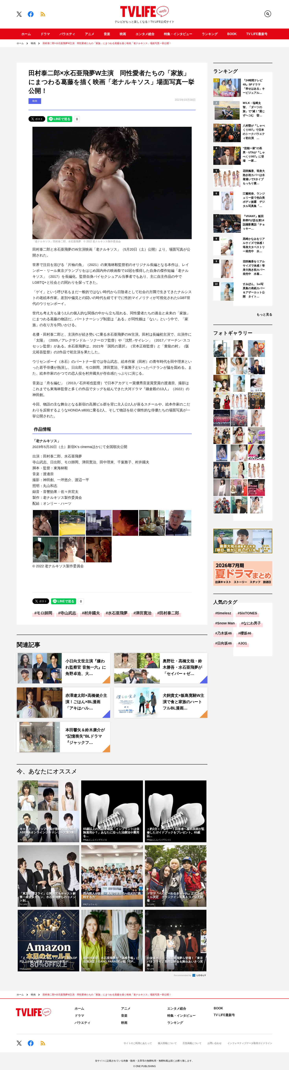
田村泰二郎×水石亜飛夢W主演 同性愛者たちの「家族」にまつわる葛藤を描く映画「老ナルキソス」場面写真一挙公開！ (107, 43)
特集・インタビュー (178, 34)
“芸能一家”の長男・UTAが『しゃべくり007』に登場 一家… (254, 154)
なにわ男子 (252, 623)
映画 (123, 34)
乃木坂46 (224, 633)
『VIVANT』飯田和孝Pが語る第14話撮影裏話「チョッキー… (254, 222)
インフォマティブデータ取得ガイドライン (249, 1043)
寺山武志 (68, 613)
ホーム (26, 34)
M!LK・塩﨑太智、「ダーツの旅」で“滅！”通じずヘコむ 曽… (254, 109)
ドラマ (45, 34)
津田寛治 (143, 613)
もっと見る (264, 314)
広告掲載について (192, 1043)
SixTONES (248, 613)
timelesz (224, 613)
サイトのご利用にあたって (138, 1043)
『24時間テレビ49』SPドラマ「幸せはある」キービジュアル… (254, 86)
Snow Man (226, 623)
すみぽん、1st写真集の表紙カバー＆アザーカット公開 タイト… (254, 290)
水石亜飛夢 (118, 613)
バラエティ (67, 34)
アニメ (89, 34)
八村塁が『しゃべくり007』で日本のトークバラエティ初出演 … (254, 132)
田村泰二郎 (169, 613)
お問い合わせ (214, 1043)
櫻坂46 (245, 633)
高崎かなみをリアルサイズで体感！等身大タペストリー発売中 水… (254, 245)
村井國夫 (92, 613)
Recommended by (183, 975)
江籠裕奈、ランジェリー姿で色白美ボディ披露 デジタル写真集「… (254, 199)
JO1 (243, 643)
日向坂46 (224, 643)
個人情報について (167, 1043)
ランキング (210, 34)
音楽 (107, 34)
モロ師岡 (44, 613)
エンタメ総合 (145, 34)
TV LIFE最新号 (257, 34)
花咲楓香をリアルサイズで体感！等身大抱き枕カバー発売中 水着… (254, 267)
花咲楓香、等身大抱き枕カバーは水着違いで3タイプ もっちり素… (254, 177)
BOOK (232, 34)
